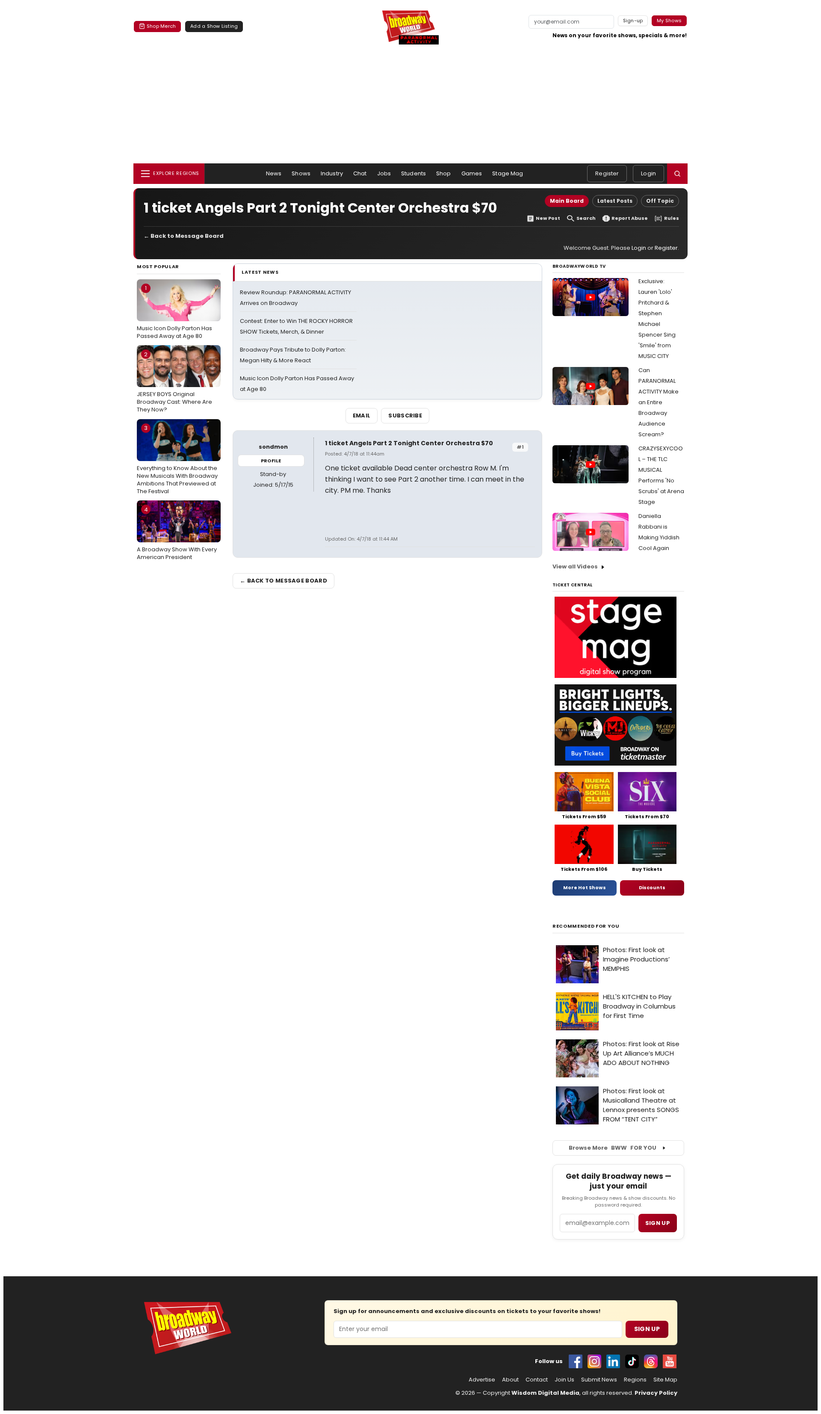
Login (648, 173)
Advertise (482, 1380)
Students (413, 173)
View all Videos (575, 566)
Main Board (567, 200)
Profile (271, 460)
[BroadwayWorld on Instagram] (594, 1361)
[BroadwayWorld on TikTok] (632, 1361)
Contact (537, 1380)
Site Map (665, 1380)
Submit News (599, 1380)
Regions (635, 1380)
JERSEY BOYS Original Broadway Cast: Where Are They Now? (174, 382)
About (510, 1380)
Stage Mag (507, 173)
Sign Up (647, 1329)
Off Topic (660, 200)
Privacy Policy (656, 1393)
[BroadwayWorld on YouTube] (669, 1361)
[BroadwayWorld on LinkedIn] (613, 1361)
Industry (332, 173)
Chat (360, 173)
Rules (671, 218)
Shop (443, 173)
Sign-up (633, 20)
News (274, 173)
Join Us (564, 1380)
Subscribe (405, 415)
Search (586, 218)
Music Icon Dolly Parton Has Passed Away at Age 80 (174, 312)
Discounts (652, 887)
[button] (677, 173)
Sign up (657, 1223)
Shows (301, 173)
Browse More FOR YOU (612, 1148)
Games (471, 173)
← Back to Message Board (184, 236)
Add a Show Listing (214, 26)
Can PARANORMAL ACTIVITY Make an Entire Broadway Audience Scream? (658, 402)
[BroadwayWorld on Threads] (651, 1361)
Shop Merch (161, 26)
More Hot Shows (584, 887)
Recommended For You (586, 926)
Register (607, 173)
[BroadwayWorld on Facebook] (575, 1361)
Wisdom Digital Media (545, 1393)
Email (362, 415)
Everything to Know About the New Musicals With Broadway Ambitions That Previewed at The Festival (177, 459)
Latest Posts (614, 200)
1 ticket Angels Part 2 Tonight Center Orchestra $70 (409, 443)
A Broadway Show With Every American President (177, 533)
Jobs (384, 173)
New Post (548, 218)
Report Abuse (629, 218)
